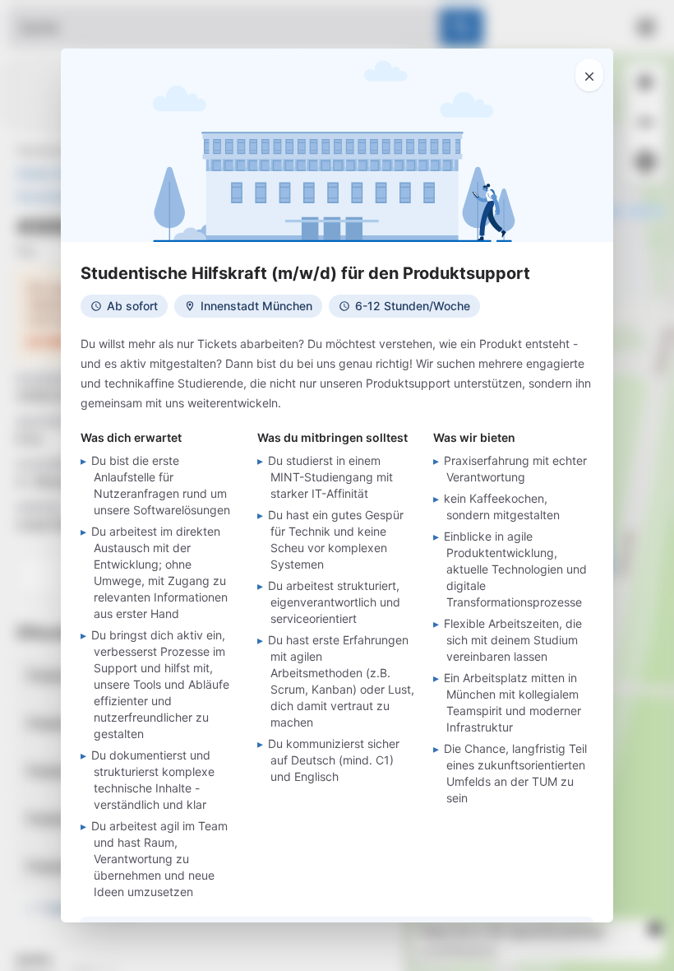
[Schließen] (589, 74)
